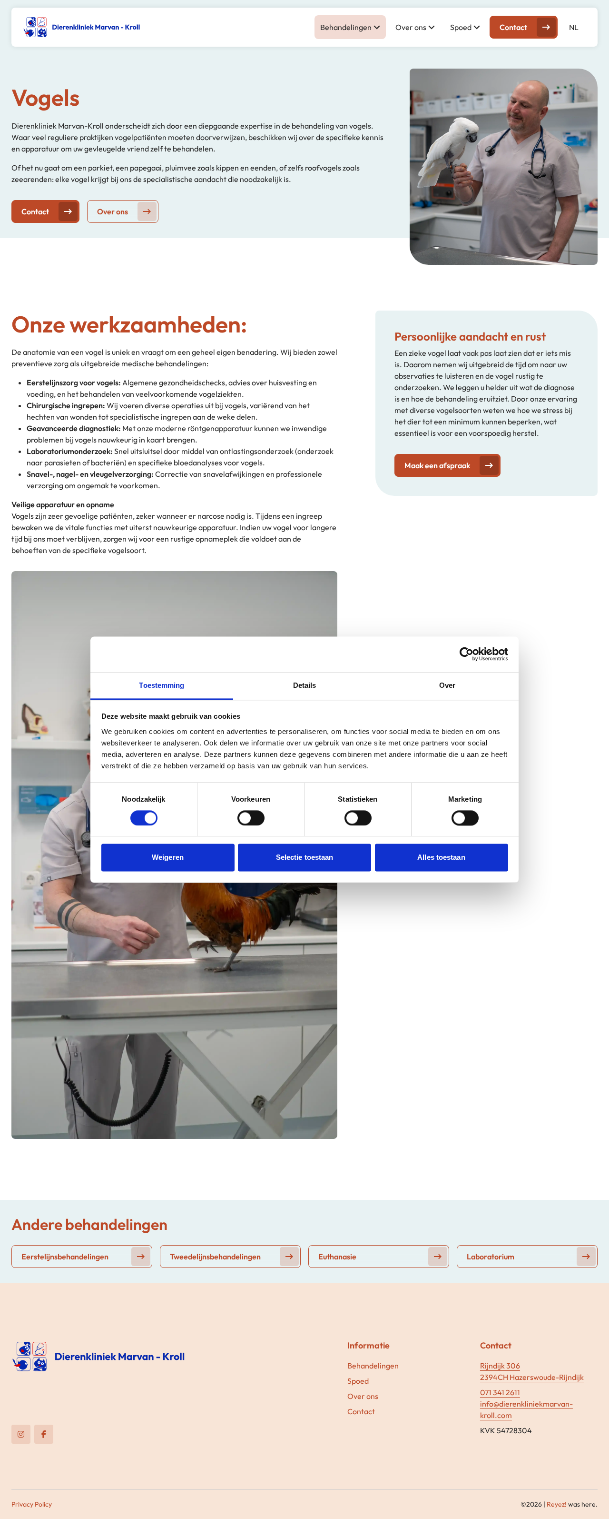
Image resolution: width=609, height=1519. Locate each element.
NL (574, 27)
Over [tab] (447, 685)
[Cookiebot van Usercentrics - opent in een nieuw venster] (466, 654)
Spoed (460, 27)
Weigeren (168, 858)
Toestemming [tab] (161, 685)
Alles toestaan (441, 858)
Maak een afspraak (437, 465)
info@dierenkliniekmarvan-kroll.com (526, 1409)
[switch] (251, 817)
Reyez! (557, 1504)
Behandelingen (346, 27)
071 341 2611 (500, 1392)
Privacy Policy (31, 1504)
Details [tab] (304, 685)
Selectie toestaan (305, 858)
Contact (513, 27)
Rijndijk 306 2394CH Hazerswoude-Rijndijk (532, 1371)
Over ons (410, 27)
